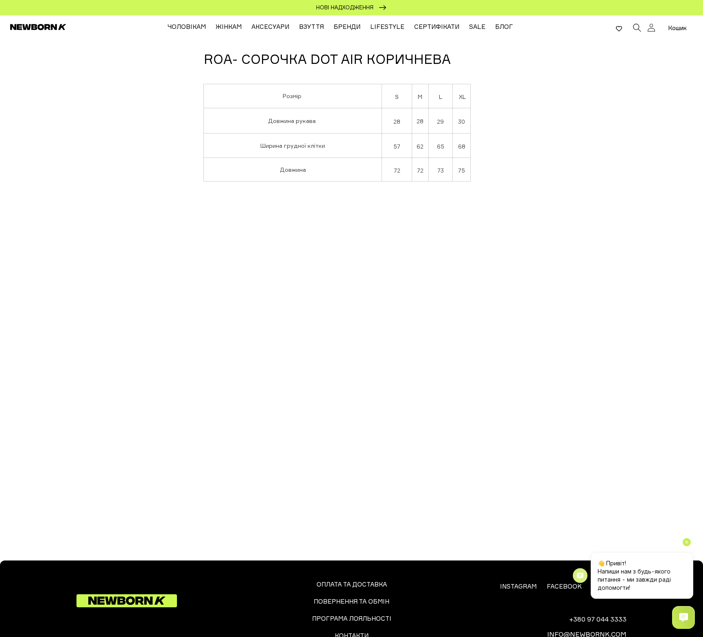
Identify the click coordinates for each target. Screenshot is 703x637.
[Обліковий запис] (651, 28)
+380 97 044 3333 (598, 619)
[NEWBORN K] (38, 26)
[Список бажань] (619, 28)
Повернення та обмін (351, 601)
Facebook (564, 586)
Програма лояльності (351, 618)
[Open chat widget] (683, 617)
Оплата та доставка (352, 584)
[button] (637, 27)
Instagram (518, 586)
